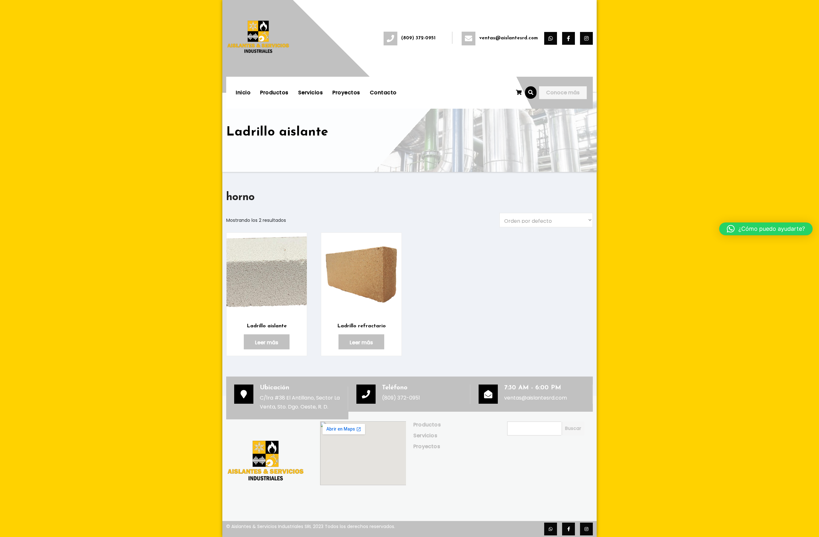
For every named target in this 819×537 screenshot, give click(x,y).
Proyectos (346, 92)
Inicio (243, 92)
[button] (531, 92)
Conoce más (563, 92)
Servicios (310, 92)
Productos (274, 92)
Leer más (266, 342)
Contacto (383, 92)
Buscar (573, 428)
